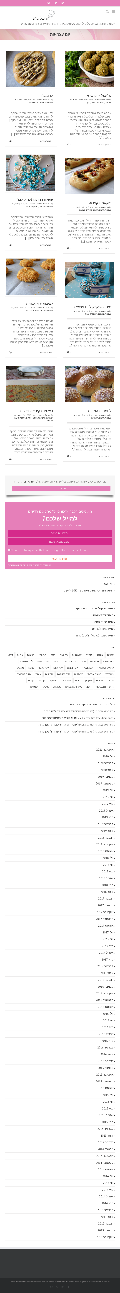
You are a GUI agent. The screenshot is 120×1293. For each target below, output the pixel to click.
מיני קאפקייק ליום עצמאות (91, 307)
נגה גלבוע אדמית (102, 100)
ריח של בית (28, 481)
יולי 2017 (107, 932)
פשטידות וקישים (20, 418)
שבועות (82, 210)
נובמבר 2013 (105, 1230)
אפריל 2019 (106, 810)
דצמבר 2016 (105, 980)
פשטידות (66, 680)
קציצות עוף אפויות (39, 303)
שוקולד (45, 686)
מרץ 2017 (107, 959)
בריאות (31, 655)
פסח (30, 418)
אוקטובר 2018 (104, 844)
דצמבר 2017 (105, 898)
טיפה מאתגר (43, 661)
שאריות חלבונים (73, 686)
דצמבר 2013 (105, 1223)
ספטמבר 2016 (104, 1000)
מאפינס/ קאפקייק (97, 314)
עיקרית (87, 102)
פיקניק (88, 680)
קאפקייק (53, 680)
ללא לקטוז (43, 667)
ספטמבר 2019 (104, 783)
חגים (75, 100)
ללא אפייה (87, 667)
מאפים (20, 667)
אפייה (89, 655)
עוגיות (111, 680)
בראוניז (42, 655)
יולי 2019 (107, 790)
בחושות (64, 655)
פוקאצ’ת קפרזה (100, 203)
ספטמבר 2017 (104, 919)
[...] (100, 137)
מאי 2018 (107, 871)
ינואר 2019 (106, 831)
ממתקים (42, 206)
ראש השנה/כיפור (105, 686)
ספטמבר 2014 (104, 1162)
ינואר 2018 (106, 892)
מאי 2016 (107, 1027)
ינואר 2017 (106, 973)
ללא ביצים (72, 667)
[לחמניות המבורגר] (89, 384)
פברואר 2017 (105, 966)
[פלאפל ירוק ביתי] (89, 69)
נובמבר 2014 (105, 1149)
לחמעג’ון (46, 95)
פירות (78, 680)
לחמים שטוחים (33, 102)
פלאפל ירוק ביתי (99, 95)
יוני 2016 (108, 1020)
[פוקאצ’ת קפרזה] (89, 176)
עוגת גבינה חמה (103, 622)
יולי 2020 (107, 756)
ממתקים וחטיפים (31, 206)
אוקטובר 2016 (104, 993)
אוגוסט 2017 (105, 925)
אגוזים (110, 655)
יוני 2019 (108, 797)
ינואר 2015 (106, 1135)
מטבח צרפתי (94, 674)
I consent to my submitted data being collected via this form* (48, 550)
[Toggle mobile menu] (113, 11)
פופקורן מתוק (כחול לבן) (35, 199)
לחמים (42, 102)
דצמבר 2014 (105, 1142)
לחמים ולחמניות (105, 667)
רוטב (89, 686)
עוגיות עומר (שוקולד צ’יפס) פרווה (94, 635)
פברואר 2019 (105, 824)
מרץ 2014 (107, 1203)
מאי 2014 (107, 1190)
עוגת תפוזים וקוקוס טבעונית (86, 704)
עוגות (87, 314)
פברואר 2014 (105, 1210)
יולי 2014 (107, 1176)
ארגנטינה (77, 655)
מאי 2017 (107, 946)
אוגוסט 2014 (105, 1169)
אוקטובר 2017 (104, 912)
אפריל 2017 (106, 952)
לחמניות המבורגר (98, 411)
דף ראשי (108, 583)
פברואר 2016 (105, 1047)
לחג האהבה (26, 661)
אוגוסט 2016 (105, 1007)
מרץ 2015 (107, 1122)
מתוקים (49, 674)
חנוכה (83, 661)
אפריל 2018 (106, 878)
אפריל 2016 (106, 1034)
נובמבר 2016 (105, 986)
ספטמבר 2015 (104, 1081)
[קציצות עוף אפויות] (31, 277)
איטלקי (99, 655)
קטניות (41, 680)
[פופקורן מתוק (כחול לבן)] (31, 173)
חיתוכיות (94, 661)
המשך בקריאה (104, 144)
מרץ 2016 (107, 1041)
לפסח (31, 667)
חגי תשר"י (108, 661)
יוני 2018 (108, 865)
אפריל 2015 (106, 1115)
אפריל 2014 (106, 1196)
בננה (52, 655)
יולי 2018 (107, 858)
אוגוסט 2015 (105, 1088)
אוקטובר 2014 (104, 1156)
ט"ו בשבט (70, 661)
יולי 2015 (107, 1095)
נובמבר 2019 (105, 776)
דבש (10, 655)
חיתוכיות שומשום (103, 615)
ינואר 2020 (106, 770)
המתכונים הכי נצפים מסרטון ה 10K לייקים (88, 590)
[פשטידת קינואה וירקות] (31, 384)
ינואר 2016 (106, 1054)
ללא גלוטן (58, 667)
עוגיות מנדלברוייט (102, 629)
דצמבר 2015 (105, 1061)
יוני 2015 (108, 1101)
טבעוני (57, 661)
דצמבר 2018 (105, 837)
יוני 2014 (108, 1183)
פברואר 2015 (105, 1128)
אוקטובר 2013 (104, 1237)
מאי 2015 (107, 1108)
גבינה (20, 655)
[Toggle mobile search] (107, 11)
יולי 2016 (107, 1013)
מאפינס (109, 674)
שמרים (34, 686)
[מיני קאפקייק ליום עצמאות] (89, 280)
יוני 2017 (108, 939)
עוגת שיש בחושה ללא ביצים (60, 711)
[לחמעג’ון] (31, 69)
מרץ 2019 (107, 817)
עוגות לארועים (24, 674)
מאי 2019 (107, 803)
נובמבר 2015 (105, 1068)
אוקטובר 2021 (104, 749)
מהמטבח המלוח (97, 102)
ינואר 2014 (106, 1217)
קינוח (30, 680)
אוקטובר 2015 (104, 1074)
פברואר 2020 (105, 763)
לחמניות (94, 418)
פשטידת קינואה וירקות (36, 411)
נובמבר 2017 (105, 905)
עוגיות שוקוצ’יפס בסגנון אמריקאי (94, 608)
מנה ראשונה (63, 674)
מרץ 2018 (107, 885)
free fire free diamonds (99, 718)
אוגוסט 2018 (105, 851)
